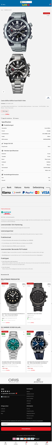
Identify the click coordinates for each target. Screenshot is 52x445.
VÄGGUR (29, 400)
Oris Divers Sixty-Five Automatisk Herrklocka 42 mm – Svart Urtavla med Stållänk (13, 314)
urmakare (29, 403)
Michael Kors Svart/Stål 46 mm (34, 313)
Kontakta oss (29, 418)
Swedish (24, 1)
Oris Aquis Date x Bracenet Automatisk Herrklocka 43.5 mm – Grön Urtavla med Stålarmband (11, 363)
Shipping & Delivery (31, 413)
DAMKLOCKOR (30, 396)
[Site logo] (26, 4)
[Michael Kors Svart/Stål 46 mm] (38, 297)
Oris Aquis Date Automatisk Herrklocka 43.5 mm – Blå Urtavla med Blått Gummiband (37, 362)
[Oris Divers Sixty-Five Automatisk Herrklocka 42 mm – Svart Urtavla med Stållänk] (13, 297)
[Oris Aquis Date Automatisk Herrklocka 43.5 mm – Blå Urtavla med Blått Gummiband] (38, 345)
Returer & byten (30, 415)
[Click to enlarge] (3, 91)
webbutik (3, 408)
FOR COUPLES (30, 398)
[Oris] (13, 380)
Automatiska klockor (13, 316)
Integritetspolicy (30, 411)
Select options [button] (24, 284)
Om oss (28, 408)
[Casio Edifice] (38, 380)
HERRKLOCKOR (5, 316)
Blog (2, 413)
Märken (28, 391)
